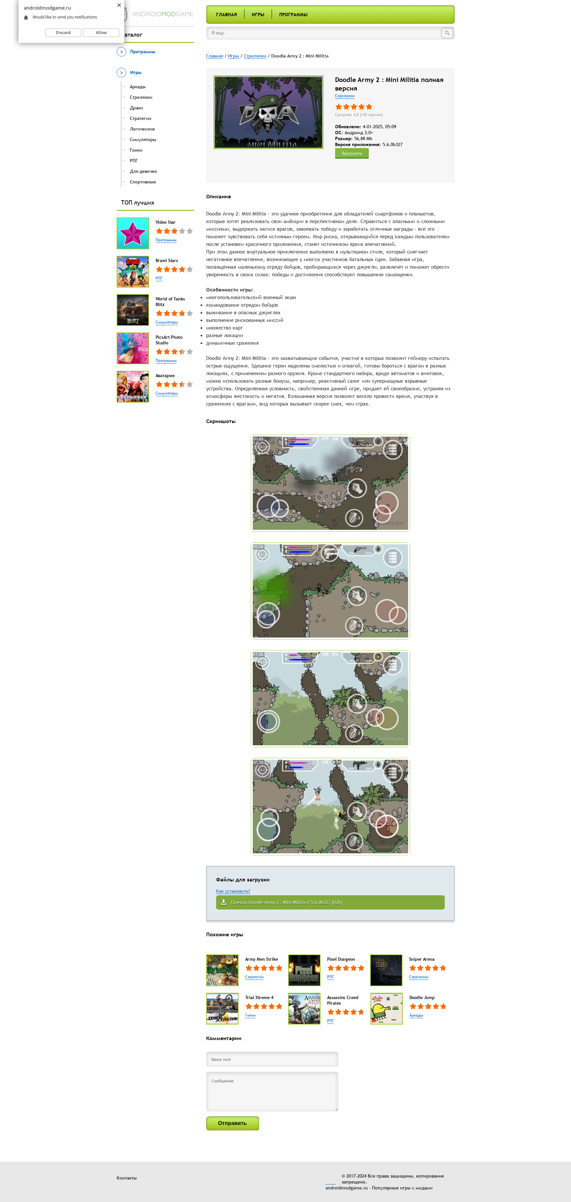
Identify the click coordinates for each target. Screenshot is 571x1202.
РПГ (159, 278)
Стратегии (254, 977)
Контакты (127, 1178)
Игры (258, 15)
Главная (226, 15)
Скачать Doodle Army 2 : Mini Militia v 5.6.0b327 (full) (286, 902)
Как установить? (233, 891)
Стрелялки (345, 96)
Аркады (416, 1015)
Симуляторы (167, 322)
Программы (293, 15)
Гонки (250, 1015)
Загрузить (352, 153)
